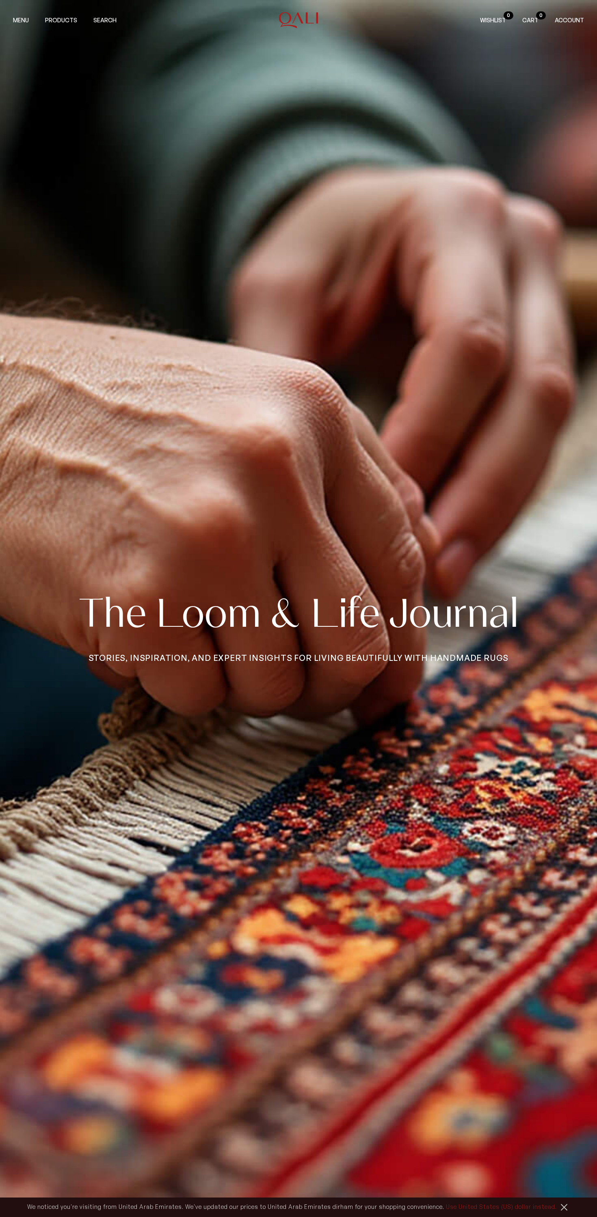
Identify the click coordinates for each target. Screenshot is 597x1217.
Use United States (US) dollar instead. (501, 1206)
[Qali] (298, 20)
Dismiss (564, 1207)
